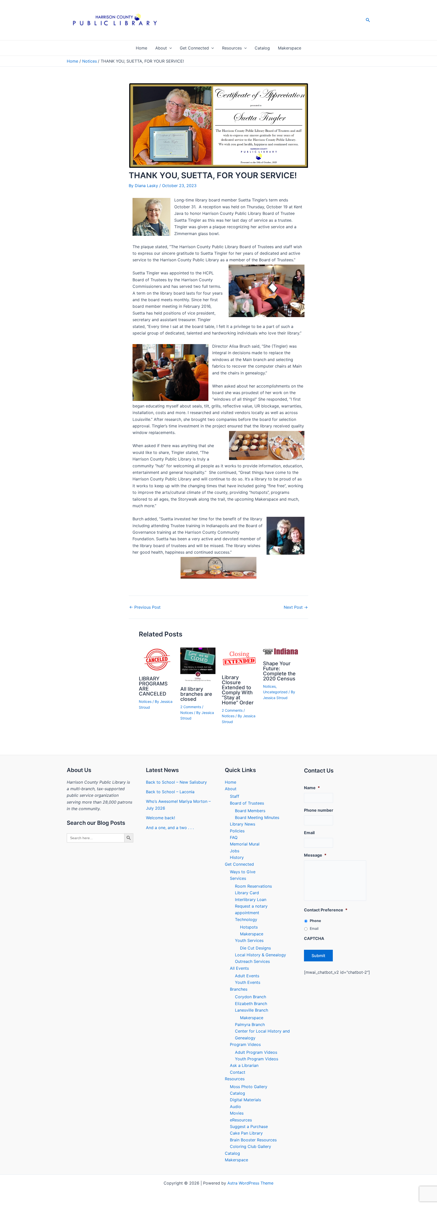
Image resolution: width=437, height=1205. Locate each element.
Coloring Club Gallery (250, 1146)
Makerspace (289, 47)
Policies (237, 830)
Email (309, 832)
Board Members (250, 810)
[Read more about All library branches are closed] (197, 664)
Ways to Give (242, 871)
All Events (239, 968)
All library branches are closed (196, 694)
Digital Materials (245, 1099)
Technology (246, 919)
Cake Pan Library (246, 1133)
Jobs (234, 850)
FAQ (233, 837)
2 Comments (190, 707)
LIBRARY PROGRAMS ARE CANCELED (153, 686)
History (237, 857)
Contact (237, 1072)
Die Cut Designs (255, 948)
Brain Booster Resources (253, 1139)
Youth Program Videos (256, 1058)
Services (238, 878)
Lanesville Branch (251, 1010)
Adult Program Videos (256, 1052)
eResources (241, 1119)
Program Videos (245, 1044)
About (161, 47)
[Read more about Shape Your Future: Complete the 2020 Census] (280, 651)
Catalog (262, 47)
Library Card (247, 892)
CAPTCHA (314, 938)
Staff (234, 796)
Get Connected (194, 47)
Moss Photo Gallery (248, 1086)
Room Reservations (253, 886)
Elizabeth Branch (251, 1003)
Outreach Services (252, 961)
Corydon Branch (250, 996)
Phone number (318, 810)
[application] (169, 48)
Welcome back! (160, 817)
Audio (235, 1106)
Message (315, 855)
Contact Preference (325, 909)
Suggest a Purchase (249, 1126)
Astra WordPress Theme (250, 1183)
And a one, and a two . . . (170, 827)
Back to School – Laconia (170, 791)
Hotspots (249, 927)
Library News (242, 824)
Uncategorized (275, 692)
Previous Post (145, 607)
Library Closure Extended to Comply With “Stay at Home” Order (238, 690)
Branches (238, 989)
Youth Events (247, 982)
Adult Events (247, 975)
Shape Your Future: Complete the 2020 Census (279, 671)
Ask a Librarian (244, 1065)
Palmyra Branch (250, 1024)
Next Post (296, 607)
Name (312, 787)
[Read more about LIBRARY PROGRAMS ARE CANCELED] (156, 659)
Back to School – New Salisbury (176, 782)
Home (141, 47)
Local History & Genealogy (260, 954)
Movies (237, 1113)
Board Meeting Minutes (257, 817)
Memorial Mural (244, 844)
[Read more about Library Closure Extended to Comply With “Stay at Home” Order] (239, 658)
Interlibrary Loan (250, 899)
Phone (315, 920)
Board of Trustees (247, 803)
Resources (232, 47)
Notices (145, 701)
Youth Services (249, 940)
